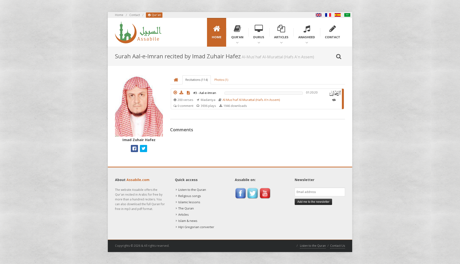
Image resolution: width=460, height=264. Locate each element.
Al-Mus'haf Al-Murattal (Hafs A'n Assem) (251, 100)
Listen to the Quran (192, 189)
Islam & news (187, 221)
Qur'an (156, 15)
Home (119, 15)
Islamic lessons (189, 202)
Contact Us (337, 246)
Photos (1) (221, 80)
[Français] (328, 15)
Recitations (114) (196, 80)
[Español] (338, 15)
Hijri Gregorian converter (196, 227)
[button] (175, 92)
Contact (134, 15)
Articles (183, 214)
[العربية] (347, 15)
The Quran (186, 208)
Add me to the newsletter (313, 202)
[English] (318, 15)
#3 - (204, 93)
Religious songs (189, 196)
